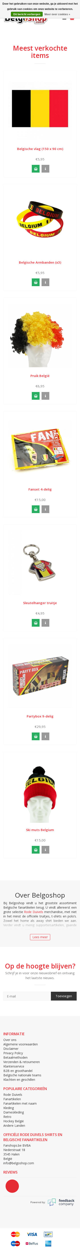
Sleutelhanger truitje (40, 603)
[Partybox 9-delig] (40, 676)
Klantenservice (13, 1066)
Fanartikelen (12, 1099)
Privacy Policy (13, 1053)
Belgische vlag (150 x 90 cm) (40, 149)
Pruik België (40, 375)
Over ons (9, 1040)
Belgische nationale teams (22, 1075)
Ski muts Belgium (40, 830)
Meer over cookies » (57, 14)
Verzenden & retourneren (21, 1062)
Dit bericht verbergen (26, 14)
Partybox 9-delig (40, 716)
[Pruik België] (40, 335)
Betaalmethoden (15, 1057)
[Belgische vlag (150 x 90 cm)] (40, 108)
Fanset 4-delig (40, 489)
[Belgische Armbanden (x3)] (40, 222)
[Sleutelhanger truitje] (40, 562)
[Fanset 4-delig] (40, 449)
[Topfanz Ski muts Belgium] (40, 789)
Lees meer (40, 937)
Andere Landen (14, 1125)
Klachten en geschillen (19, 1079)
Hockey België (13, 1121)
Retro (7, 1117)
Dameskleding (13, 1112)
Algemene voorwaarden (20, 1044)
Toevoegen (64, 996)
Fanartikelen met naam (20, 1103)
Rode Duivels (33, 912)
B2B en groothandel (17, 1071)
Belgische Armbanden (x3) (40, 262)
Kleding (8, 1108)
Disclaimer (10, 1049)
